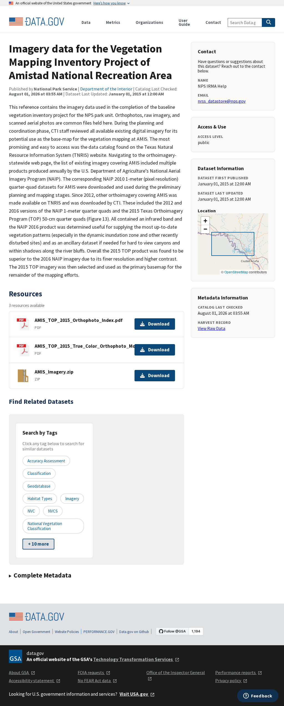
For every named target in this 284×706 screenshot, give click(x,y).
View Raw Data (211, 328)
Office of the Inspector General (175, 672)
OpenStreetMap (236, 271)
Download (158, 324)
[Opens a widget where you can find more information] (257, 696)
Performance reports (236, 672)
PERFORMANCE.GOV (99, 631)
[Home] (36, 21)
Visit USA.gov (134, 694)
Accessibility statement (32, 680)
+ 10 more (38, 544)
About (13, 631)
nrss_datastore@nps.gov (221, 101)
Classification (39, 473)
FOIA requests (91, 672)
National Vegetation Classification (44, 526)
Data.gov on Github (134, 631)
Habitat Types (39, 498)
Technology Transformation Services (133, 659)
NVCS (53, 511)
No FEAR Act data (94, 680)
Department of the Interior (106, 89)
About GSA (19, 672)
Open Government (36, 631)
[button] (205, 221)
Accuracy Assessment (46, 460)
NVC (31, 511)
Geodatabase (38, 486)
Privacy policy (228, 680)
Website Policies (67, 631)
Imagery (72, 498)
